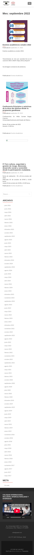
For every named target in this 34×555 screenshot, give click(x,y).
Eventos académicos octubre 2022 (17, 45)
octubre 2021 (8, 359)
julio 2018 (7, 445)
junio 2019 (7, 414)
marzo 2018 (8, 455)
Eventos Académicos (17, 75)
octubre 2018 (8, 438)
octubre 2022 (8, 332)
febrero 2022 (8, 352)
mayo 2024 (7, 277)
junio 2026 (7, 209)
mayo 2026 (7, 212)
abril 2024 (7, 280)
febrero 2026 (8, 222)
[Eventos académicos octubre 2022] (17, 31)
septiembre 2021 (9, 363)
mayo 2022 (7, 345)
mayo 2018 (7, 448)
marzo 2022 (8, 349)
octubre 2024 (8, 263)
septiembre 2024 (9, 267)
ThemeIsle (25, 551)
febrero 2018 (8, 458)
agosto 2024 (8, 270)
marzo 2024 (8, 284)
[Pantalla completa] (29, 517)
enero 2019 (7, 431)
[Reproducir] (5, 517)
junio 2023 (7, 308)
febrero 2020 (8, 397)
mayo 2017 (7, 475)
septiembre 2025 (9, 236)
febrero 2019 (8, 428)
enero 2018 (7, 462)
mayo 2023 (7, 311)
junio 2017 (7, 472)
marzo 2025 (8, 253)
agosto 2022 (8, 339)
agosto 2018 (8, 441)
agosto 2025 (8, 239)
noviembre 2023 (9, 298)
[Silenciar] (26, 517)
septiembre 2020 (9, 383)
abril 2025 (7, 250)
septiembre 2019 (9, 407)
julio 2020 (7, 390)
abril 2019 (7, 421)
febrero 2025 (8, 257)
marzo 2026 (8, 219)
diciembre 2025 (9, 229)
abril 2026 (7, 215)
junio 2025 (7, 243)
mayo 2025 (7, 246)
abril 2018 (7, 451)
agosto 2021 (8, 366)
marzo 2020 (8, 393)
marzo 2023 (8, 315)
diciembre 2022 (9, 325)
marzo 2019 (8, 424)
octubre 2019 (8, 404)
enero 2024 (7, 291)
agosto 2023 (8, 304)
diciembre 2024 (9, 260)
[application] (17, 511)
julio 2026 (7, 205)
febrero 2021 (8, 376)
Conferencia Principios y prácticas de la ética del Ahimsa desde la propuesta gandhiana (17, 108)
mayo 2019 (7, 417)
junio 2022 (7, 342)
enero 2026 (7, 226)
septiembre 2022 (9, 335)
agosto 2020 (8, 386)
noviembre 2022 (9, 328)
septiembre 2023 (9, 301)
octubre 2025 (8, 233)
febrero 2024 (8, 287)
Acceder (7, 485)
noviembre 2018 (9, 434)
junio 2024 (7, 274)
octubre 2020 (8, 380)
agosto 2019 (8, 410)
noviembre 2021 (9, 356)
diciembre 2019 (9, 400)
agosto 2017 (8, 469)
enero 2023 (7, 321)
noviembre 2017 (9, 465)
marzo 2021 (8, 373)
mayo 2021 (7, 369)
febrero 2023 (8, 318)
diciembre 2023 (9, 294)
